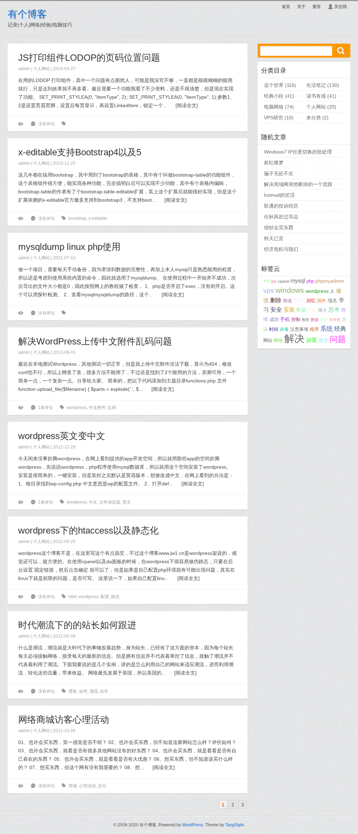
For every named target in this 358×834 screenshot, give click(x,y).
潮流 (94, 691)
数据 (314, 320)
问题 (338, 339)
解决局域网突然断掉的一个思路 (298, 184)
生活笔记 (316, 85)
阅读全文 (186, 105)
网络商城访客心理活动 (63, 719)
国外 (321, 300)
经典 (340, 329)
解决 (294, 338)
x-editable (97, 218)
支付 (102, 785)
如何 (83, 691)
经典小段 (274, 96)
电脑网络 (274, 107)
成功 (274, 319)
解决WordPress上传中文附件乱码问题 (95, 341)
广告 (311, 310)
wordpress (77, 407)
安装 (289, 310)
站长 (104, 691)
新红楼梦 (274, 162)
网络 (278, 340)
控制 (295, 319)
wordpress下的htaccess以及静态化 (88, 530)
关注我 (337, 6)
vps (268, 290)
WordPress (192, 824)
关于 (301, 6)
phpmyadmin (329, 281)
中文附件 (97, 407)
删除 (275, 300)
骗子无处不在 (278, 173)
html (73, 596)
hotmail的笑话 (279, 195)
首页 (286, 6)
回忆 (311, 300)
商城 (73, 785)
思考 (333, 310)
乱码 (112, 407)
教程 (305, 320)
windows (289, 290)
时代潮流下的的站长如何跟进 (77, 625)
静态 (115, 596)
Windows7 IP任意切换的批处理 (298, 152)
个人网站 (41, 68)
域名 (332, 300)
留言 (317, 6)
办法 (287, 300)
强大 (322, 310)
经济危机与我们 (281, 249)
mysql (298, 281)
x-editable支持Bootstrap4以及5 (79, 152)
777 (266, 281)
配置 (105, 596)
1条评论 (45, 407)
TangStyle (234, 824)
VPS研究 (273, 117)
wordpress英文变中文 (61, 436)
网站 (267, 340)
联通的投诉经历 (281, 206)
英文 (126, 502)
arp (274, 281)
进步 (323, 340)
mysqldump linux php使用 (69, 246)
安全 (276, 309)
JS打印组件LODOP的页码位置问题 (89, 57)
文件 (324, 320)
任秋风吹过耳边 (281, 216)
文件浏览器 (109, 502)
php (310, 281)
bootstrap (77, 218)
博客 (73, 691)
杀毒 (284, 329)
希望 (301, 310)
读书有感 (316, 96)
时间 (273, 329)
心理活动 (87, 785)
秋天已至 (274, 238)
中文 (93, 502)
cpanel (283, 281)
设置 (311, 340)
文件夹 (335, 320)
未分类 (313, 117)
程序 (314, 329)
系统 (326, 328)
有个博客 (27, 14)
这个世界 (274, 85)
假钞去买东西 (278, 227)
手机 (285, 319)
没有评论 (46, 123)
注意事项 (299, 329)
